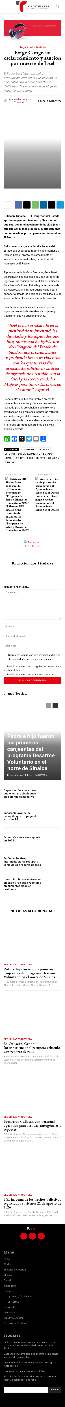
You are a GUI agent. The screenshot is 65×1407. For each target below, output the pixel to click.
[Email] (51, 205)
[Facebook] (18, 205)
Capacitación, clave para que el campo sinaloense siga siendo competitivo (20, 793)
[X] (27, 205)
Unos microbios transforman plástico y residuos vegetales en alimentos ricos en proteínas (22, 884)
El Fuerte (10, 453)
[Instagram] (32, 570)
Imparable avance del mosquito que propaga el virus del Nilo (20, 816)
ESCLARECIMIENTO (29, 453)
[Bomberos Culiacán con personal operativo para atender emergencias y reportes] (32, 1093)
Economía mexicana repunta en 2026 (24, 1371)
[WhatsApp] (35, 205)
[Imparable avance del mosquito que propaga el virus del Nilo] (52, 816)
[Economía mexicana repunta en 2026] (52, 839)
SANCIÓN (53, 458)
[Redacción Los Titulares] (6, 101)
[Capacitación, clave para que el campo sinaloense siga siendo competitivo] (52, 793)
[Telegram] (60, 205)
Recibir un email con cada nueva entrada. (30, 674)
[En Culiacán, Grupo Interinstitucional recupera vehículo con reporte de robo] (52, 861)
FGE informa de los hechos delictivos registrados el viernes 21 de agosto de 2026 (32, 1203)
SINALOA (10, 462)
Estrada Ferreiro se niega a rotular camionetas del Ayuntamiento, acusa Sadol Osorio (47, 503)
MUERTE (40, 458)
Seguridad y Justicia (32, 47)
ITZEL (8, 458)
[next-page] (55, 705)
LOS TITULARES (24, 458)
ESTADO (48, 453)
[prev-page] (48, 705)
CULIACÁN (43, 449)
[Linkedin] (43, 205)
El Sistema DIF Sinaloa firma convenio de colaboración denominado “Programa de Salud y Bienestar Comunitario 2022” (17, 518)
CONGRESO (27, 449)
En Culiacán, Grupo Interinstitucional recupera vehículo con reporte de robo (22, 861)
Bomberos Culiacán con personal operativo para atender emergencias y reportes (32, 1125)
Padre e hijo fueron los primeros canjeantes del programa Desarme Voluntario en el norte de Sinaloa (31, 752)
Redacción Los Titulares (23, 101)
